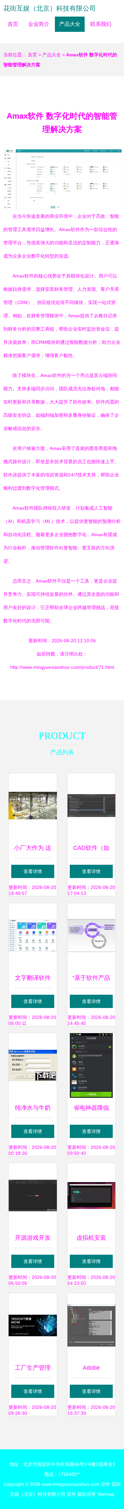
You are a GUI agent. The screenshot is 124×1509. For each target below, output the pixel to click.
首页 (13, 24)
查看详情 (32, 871)
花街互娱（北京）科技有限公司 (49, 8)
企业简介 (38, 24)
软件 (105, 1484)
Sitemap (105, 1494)
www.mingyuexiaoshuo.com (71, 1484)
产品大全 (69, 24)
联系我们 (100, 24)
